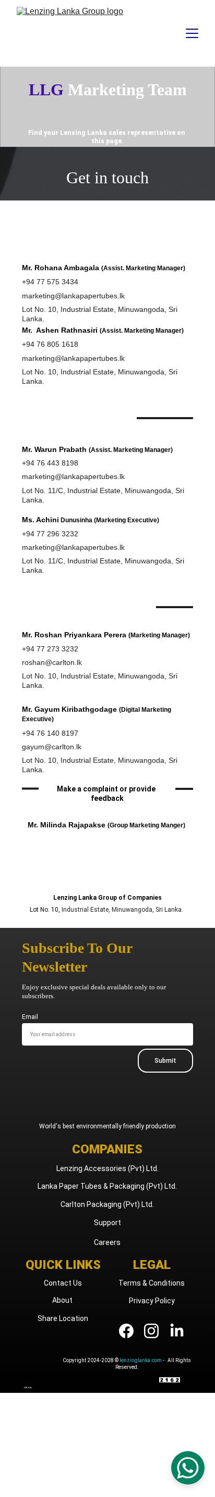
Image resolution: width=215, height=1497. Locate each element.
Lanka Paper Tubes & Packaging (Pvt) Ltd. (107, 1186)
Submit (165, 1060)
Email (30, 1017)
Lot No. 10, (46, 909)
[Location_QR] (39, 1373)
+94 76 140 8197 (50, 733)
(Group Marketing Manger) (146, 825)
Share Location (63, 1318)
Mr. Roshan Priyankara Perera (74, 635)
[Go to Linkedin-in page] (177, 1331)
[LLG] (107, 872)
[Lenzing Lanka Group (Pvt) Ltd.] (107, 1108)
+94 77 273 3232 (50, 649)
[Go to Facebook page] (131, 1331)
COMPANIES (107, 1149)
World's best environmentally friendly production (107, 1126)
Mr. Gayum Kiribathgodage (69, 709)
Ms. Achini (40, 519)
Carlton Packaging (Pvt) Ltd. (107, 1204)
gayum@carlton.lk (51, 747)
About (63, 1300)
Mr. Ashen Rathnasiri (60, 330)
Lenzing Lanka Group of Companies (107, 897)
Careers (107, 1242)
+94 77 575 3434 (50, 282)
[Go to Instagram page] (156, 1331)
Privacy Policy (152, 1301)
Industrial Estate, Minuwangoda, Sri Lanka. (122, 909)
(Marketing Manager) (159, 635)
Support (107, 1222)
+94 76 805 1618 (50, 344)
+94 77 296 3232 (50, 534)
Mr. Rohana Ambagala (61, 267)
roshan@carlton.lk (52, 662)
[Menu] (192, 33)
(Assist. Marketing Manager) (143, 268)
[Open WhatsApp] (188, 1468)
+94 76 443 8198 (50, 463)
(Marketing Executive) (126, 520)
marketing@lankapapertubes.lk (73, 296)
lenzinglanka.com (141, 1360)
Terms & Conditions (151, 1283)
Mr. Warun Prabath (54, 449)
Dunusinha (75, 520)
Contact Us (63, 1283)
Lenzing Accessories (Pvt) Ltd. (107, 1168)
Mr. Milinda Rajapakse (66, 825)
